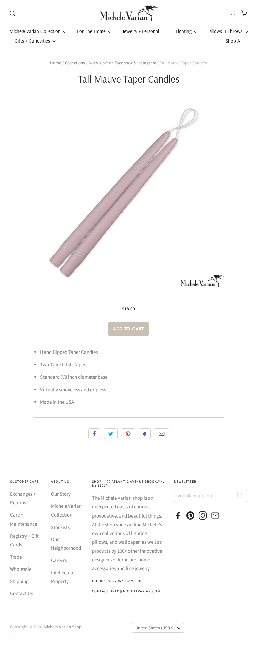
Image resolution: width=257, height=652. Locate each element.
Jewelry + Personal (141, 31)
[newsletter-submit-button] (240, 495)
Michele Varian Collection (35, 31)
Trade (16, 557)
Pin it (128, 433)
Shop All (235, 41)
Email (161, 433)
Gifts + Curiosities (33, 41)
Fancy (145, 433)
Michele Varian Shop (62, 627)
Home (55, 63)
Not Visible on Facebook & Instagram (122, 63)
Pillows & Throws (226, 31)
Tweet (111, 433)
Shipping (19, 581)
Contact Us (21, 593)
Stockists (60, 527)
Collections (75, 63)
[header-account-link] (231, 13)
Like (94, 433)
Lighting (184, 31)
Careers (59, 560)
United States (155, 628)
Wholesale (20, 569)
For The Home (92, 31)
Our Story (61, 494)
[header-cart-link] (242, 13)
